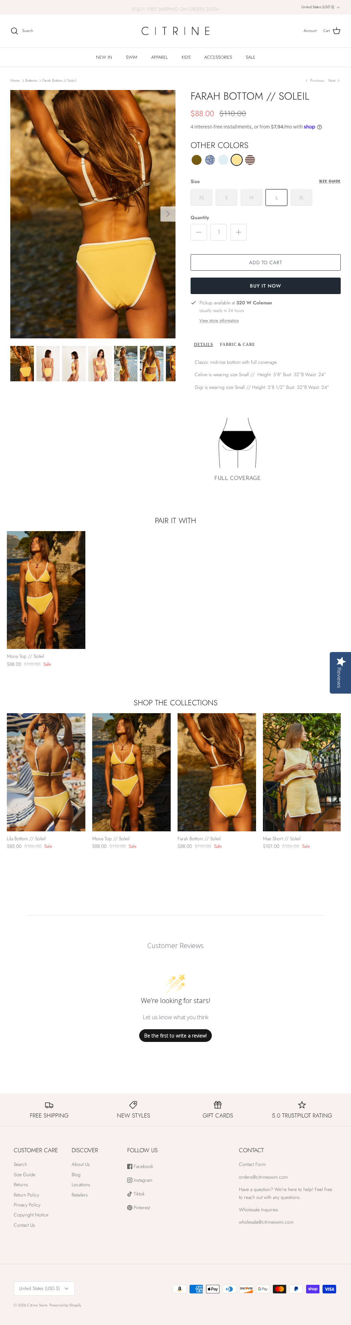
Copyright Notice (31, 1214)
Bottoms (31, 80)
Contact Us (24, 1225)
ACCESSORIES (218, 57)
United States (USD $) (317, 7)
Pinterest (141, 1207)
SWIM (131, 57)
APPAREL (159, 57)
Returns (21, 1184)
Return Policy (26, 1194)
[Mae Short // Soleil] (302, 772)
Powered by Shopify (65, 1305)
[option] (93, 214)
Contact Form (252, 1164)
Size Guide (330, 181)
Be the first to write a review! (175, 1035)
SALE (250, 57)
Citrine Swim (37, 1305)
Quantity (200, 217)
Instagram (142, 1180)
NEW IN (104, 57)
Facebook (142, 1166)
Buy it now (265, 285)
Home (15, 80)
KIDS (186, 57)
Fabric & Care (237, 344)
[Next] (168, 214)
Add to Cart (265, 262)
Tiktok (138, 1194)
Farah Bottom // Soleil (59, 80)
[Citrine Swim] (175, 31)
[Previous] (12, 590)
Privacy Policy (27, 1204)
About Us (81, 1164)
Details (203, 344)
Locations (81, 1184)
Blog (76, 1174)
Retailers (80, 1194)
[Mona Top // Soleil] (46, 590)
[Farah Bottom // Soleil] (217, 772)
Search (20, 1164)
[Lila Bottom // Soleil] (46, 772)
